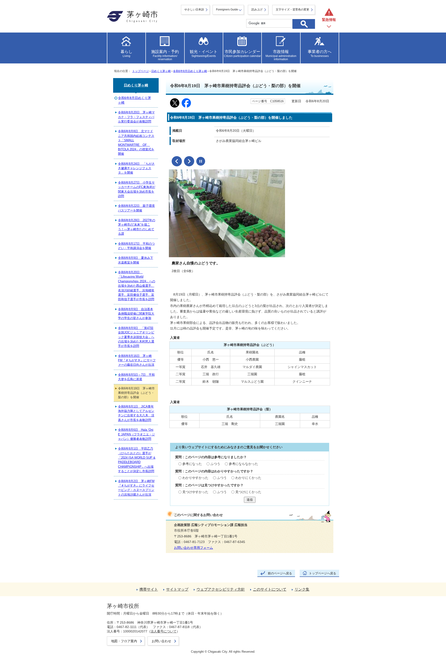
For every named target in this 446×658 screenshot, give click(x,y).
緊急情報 (329, 20)
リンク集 (302, 589)
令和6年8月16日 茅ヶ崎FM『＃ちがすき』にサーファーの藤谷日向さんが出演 (137, 360)
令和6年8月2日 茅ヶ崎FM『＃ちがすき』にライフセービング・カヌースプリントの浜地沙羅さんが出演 (136, 487)
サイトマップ (177, 589)
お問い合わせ (161, 641)
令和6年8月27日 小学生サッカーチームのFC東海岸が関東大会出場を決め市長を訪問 (136, 189)
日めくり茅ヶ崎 (161, 71)
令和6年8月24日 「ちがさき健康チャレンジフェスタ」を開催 (136, 168)
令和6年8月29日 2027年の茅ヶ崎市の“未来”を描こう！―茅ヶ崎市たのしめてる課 (136, 226)
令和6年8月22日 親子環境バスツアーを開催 (136, 208)
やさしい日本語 (194, 9)
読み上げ (256, 9)
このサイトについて (269, 589)
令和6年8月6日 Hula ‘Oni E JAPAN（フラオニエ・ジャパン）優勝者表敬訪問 (136, 434)
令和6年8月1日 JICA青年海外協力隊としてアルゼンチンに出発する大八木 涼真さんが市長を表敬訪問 (136, 413)
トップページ (140, 71)
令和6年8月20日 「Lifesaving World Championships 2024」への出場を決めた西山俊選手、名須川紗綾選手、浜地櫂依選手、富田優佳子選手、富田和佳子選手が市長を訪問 (136, 285)
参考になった (192, 464)
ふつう (215, 464)
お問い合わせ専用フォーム (193, 547)
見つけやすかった (195, 492)
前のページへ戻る (280, 573)
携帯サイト (148, 589)
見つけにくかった (248, 492)
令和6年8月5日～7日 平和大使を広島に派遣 (136, 377)
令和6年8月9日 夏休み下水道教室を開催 (135, 260)
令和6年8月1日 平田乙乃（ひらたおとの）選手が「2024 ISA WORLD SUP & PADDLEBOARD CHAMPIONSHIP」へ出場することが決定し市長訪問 (136, 460)
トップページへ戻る (322, 573)
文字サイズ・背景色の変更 (292, 9)
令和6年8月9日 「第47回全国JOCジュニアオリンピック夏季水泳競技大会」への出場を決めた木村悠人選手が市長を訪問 (136, 337)
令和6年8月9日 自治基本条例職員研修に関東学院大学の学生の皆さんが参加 (136, 313)
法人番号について (164, 631)
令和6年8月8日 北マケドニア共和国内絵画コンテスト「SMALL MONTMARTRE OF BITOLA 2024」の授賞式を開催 (136, 142)
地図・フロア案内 (124, 641)
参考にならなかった (243, 464)
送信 (250, 499)
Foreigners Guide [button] (227, 9)
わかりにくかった (248, 478)
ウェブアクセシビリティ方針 (221, 589)
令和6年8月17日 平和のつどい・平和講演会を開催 (136, 246)
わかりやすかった (195, 478)
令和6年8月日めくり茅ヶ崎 (190, 71)
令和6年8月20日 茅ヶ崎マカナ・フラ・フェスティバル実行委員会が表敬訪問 (136, 117)
